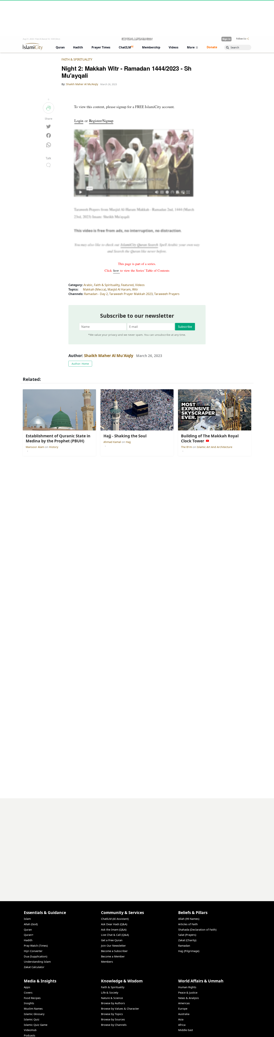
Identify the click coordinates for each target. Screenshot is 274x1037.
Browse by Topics (112, 1014)
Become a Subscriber (114, 951)
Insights (29, 1003)
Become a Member (113, 956)
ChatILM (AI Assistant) (115, 919)
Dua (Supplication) (35, 956)
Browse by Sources (113, 1019)
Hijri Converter (33, 951)
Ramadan (184, 945)
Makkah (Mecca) (94, 289)
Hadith (28, 940)
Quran (28, 929)
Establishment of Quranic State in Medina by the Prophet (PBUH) (204, 1031)
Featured (127, 285)
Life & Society (109, 992)
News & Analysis (188, 998)
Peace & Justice (187, 992)
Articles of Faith (188, 924)
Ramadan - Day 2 (96, 294)
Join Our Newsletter (113, 945)
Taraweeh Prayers (166, 294)
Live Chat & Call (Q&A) (115, 935)
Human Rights (187, 987)
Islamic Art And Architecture (214, 447)
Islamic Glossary (34, 1014)
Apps (27, 987)
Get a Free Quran (111, 940)
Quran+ (28, 935)
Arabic (88, 285)
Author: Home (80, 363)
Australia (183, 1014)
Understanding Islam (37, 961)
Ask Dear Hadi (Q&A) (114, 924)
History (53, 447)
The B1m (187, 447)
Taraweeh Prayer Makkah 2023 (131, 294)
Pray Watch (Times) (36, 945)
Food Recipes (32, 998)
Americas (184, 1003)
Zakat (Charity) (187, 940)
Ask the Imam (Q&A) (113, 929)
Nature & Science (112, 998)
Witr (135, 289)
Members (107, 961)
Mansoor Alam (35, 447)
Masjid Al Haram (119, 289)
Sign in (226, 39)
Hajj (128, 442)
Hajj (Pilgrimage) (188, 951)
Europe (182, 1008)
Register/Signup (101, 120)
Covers (28, 992)
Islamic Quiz (31, 1019)
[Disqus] (137, 844)
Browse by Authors (113, 1003)
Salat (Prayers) (187, 935)
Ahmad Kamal (112, 442)
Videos (140, 285)
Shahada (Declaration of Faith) (197, 929)
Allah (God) (31, 924)
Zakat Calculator (34, 967)
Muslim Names (33, 1008)
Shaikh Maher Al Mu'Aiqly (108, 355)
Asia (180, 1019)
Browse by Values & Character (120, 1008)
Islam (27, 919)
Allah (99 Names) (188, 919)
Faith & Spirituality (77, 59)
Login (78, 120)
